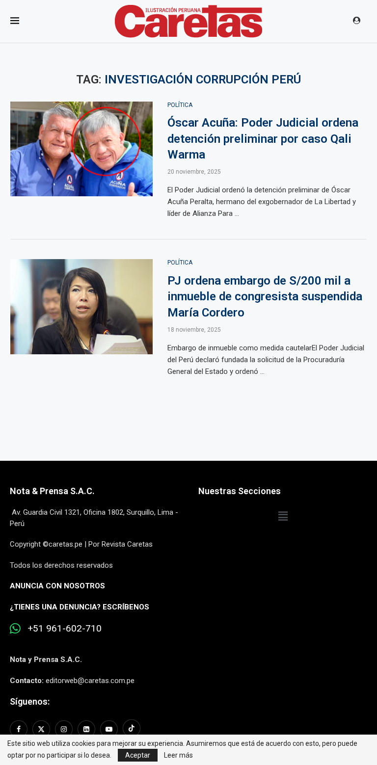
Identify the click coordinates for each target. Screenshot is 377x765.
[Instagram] (64, 729)
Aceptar (137, 755)
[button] (282, 516)
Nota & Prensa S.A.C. (52, 491)
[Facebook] (20, 729)
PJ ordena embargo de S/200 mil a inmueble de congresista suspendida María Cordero (264, 296)
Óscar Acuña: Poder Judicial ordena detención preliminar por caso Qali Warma (262, 138)
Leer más (178, 755)
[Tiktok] (131, 729)
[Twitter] (41, 729)
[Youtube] (109, 729)
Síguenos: (30, 701)
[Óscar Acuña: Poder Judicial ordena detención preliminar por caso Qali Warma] (81, 149)
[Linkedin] (86, 729)
